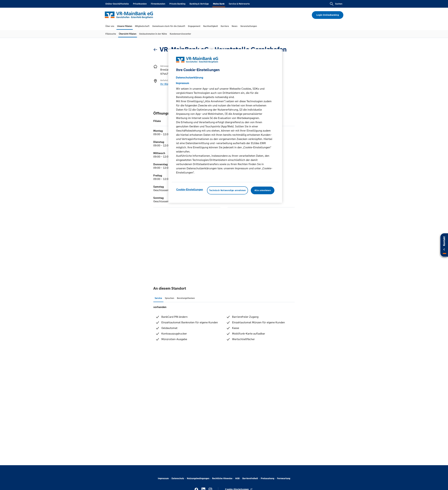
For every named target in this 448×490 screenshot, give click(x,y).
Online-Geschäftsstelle (117, 3)
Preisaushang (267, 478)
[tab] (110, 26)
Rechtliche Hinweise (222, 478)
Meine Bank (219, 3)
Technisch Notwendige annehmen (227, 190)
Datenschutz (178, 478)
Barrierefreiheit (250, 478)
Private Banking (177, 3)
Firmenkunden (158, 3)
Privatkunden (140, 3)
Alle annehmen (262, 190)
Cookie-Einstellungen (189, 189)
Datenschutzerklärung (189, 77)
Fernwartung (283, 478)
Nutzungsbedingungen (198, 478)
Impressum (163, 478)
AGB (237, 478)
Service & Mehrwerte (239, 3)
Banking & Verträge (199, 3)
